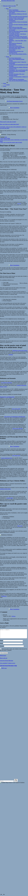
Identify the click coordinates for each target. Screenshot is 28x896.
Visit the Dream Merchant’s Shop (8, 665)
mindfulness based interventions (19, 350)
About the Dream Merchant (6, 660)
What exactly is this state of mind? (8, 121)
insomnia (11, 354)
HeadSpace (4, 596)
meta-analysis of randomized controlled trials (14, 416)
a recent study (9, 498)
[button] (16, 780)
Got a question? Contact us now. (7, 663)
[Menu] (0, 2)
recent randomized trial (6, 458)
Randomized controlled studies (7, 397)
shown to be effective (18, 428)
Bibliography (3, 655)
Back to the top (3, 658)
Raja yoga (19, 525)
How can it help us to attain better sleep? (9, 124)
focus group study (16, 408)
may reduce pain (16, 455)
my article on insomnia (6, 382)
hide (6, 137)
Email (1, 643)
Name (1, 640)
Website (2, 646)
